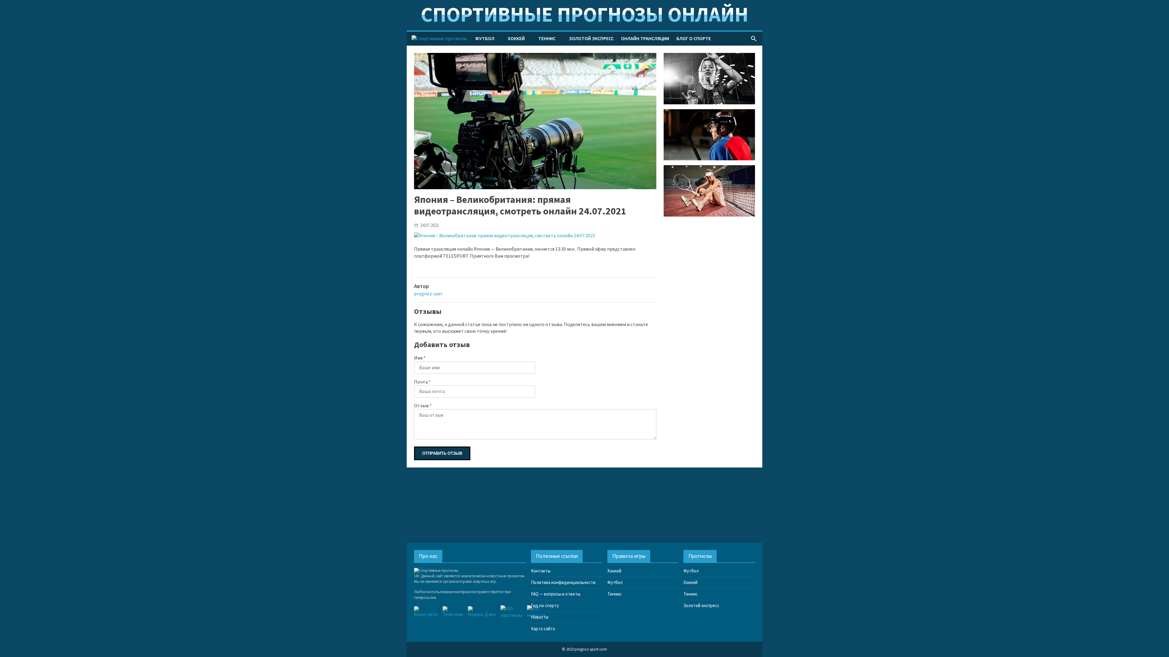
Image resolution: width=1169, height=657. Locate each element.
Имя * (420, 358)
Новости (539, 617)
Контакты (540, 571)
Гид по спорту (545, 606)
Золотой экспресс (591, 38)
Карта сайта (543, 629)
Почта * (422, 382)
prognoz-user (428, 293)
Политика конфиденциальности (563, 582)
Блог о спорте (693, 38)
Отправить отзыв (442, 453)
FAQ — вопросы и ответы (555, 594)
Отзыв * (423, 405)
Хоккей (516, 38)
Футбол (484, 38)
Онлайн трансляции (645, 38)
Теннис (547, 38)
